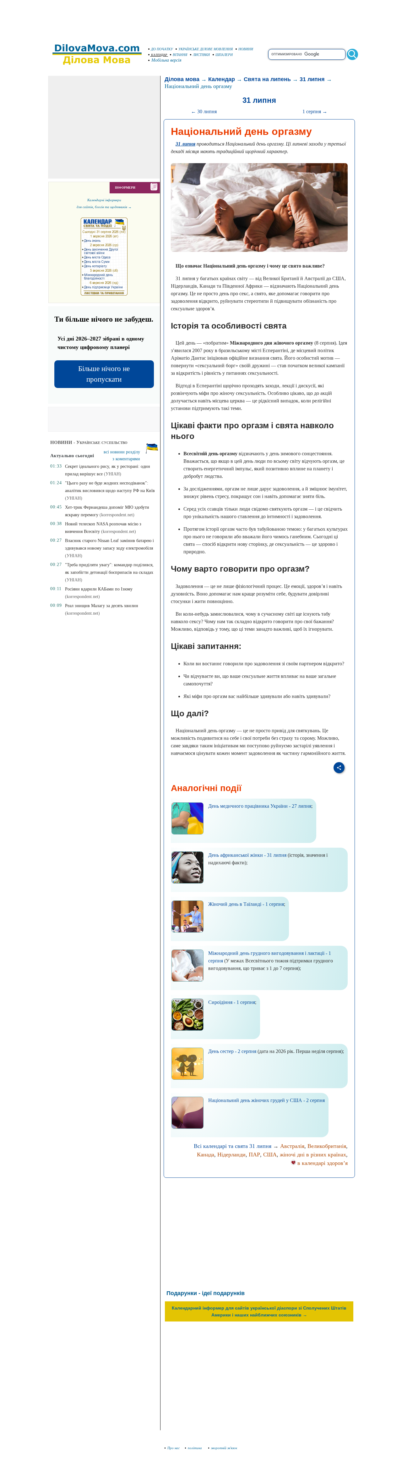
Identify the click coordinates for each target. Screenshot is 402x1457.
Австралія (292, 1146)
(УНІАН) (112, 474)
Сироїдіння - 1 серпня (231, 1002)
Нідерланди (231, 1154)
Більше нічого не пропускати (104, 374)
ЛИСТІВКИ (201, 55)
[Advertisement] (201, 19)
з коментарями (126, 459)
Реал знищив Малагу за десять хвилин (101, 605)
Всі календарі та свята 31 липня (232, 1146)
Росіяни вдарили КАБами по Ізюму (99, 589)
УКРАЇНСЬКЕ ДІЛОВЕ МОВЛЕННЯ (205, 49)
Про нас (173, 1448)
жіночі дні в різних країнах (313, 1154)
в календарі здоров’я (322, 1163)
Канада (205, 1154)
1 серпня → (314, 111)
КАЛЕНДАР (159, 55)
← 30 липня (204, 111)
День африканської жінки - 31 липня (247, 855)
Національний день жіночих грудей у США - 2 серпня (266, 1100)
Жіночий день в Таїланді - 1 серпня (246, 904)
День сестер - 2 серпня (232, 1051)
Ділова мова (182, 79)
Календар (221, 79)
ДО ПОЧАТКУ (162, 49)
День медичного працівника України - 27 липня (259, 806)
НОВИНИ (245, 49)
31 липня (312, 79)
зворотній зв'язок (224, 1448)
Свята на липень (267, 79)
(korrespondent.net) (117, 514)
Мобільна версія (166, 60)
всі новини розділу (122, 452)
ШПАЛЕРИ (224, 55)
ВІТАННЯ (180, 55)
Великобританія (326, 1146)
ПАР (254, 1154)
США (270, 1154)
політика (195, 1448)
